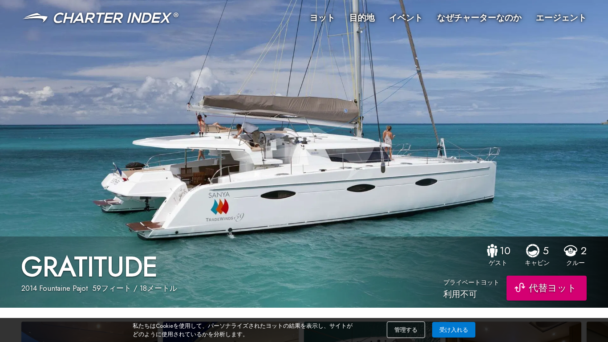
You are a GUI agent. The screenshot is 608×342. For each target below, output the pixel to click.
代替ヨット (553, 288)
